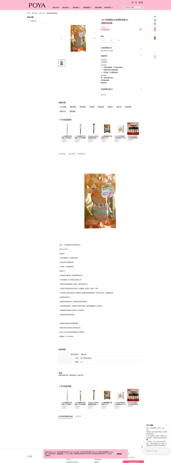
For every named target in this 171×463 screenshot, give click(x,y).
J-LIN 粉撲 (63, 107)
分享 (104, 95)
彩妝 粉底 (82, 107)
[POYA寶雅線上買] (38, 5)
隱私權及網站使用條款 (72, 462)
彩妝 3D (119, 107)
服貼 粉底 (73, 107)
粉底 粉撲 (128, 107)
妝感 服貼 (72, 111)
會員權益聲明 (97, 459)
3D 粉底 (92, 107)
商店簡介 (68, 459)
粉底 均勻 (63, 111)
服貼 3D (110, 107)
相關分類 (62, 103)
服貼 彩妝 (101, 107)
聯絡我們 (96, 462)
